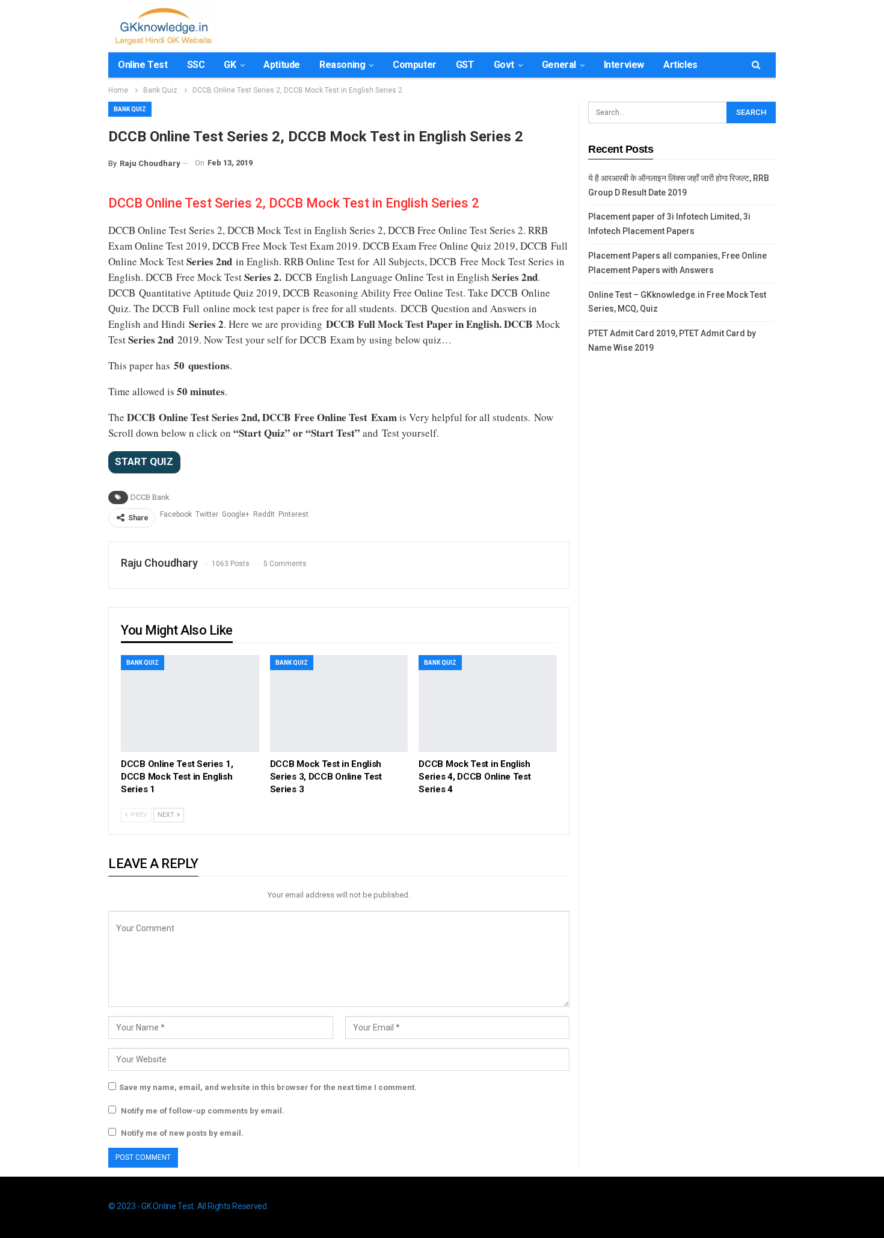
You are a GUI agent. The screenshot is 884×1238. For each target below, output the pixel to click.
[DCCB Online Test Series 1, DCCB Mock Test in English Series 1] (190, 703)
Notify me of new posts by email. (182, 1133)
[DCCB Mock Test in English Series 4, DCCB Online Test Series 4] (488, 703)
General (559, 64)
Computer (415, 64)
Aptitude (281, 64)
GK (230, 64)
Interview (624, 64)
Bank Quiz (130, 109)
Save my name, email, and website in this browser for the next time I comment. (268, 1087)
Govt (504, 64)
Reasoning (342, 64)
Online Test (143, 64)
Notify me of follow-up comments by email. (202, 1110)
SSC (196, 64)
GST (465, 64)
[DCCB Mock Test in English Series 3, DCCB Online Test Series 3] (339, 703)
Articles (680, 64)
